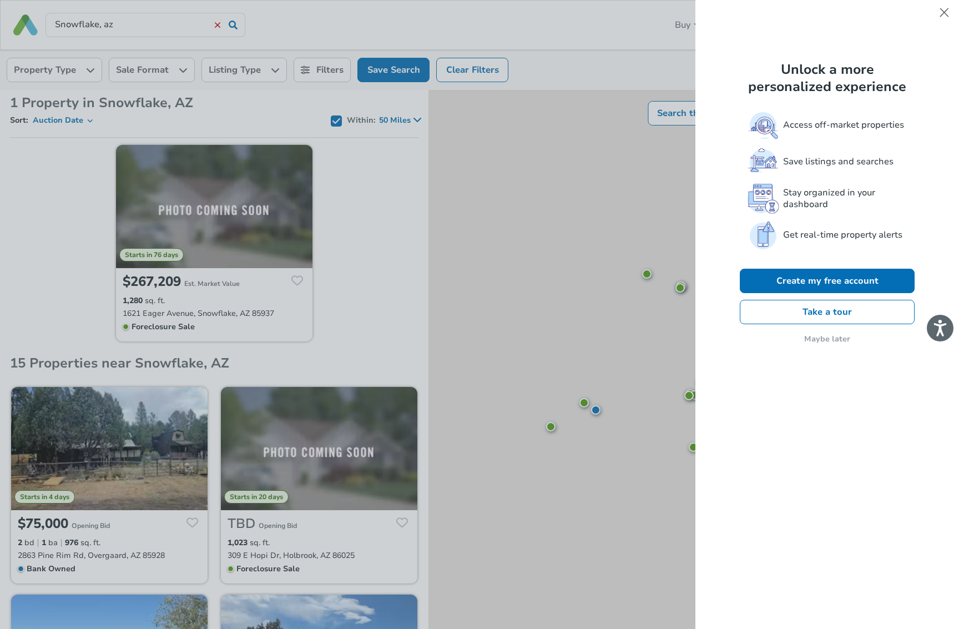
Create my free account (827, 281)
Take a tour (827, 312)
